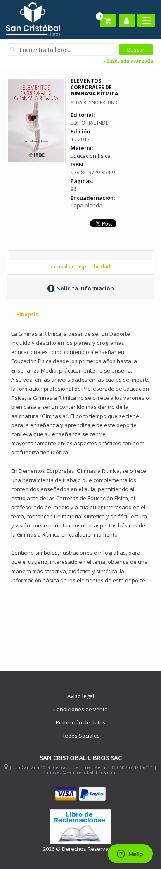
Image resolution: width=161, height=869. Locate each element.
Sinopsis (27, 314)
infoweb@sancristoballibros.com (80, 772)
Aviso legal (80, 696)
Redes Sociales (81, 735)
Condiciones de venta (80, 709)
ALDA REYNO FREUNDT (96, 102)
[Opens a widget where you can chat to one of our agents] (130, 854)
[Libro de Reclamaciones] (80, 826)
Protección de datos (81, 722)
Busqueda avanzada (129, 61)
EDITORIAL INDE (90, 122)
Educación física (91, 155)
